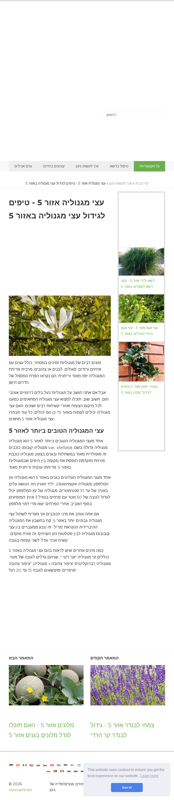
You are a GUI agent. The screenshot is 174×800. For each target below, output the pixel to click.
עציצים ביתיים (54, 166)
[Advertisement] (87, 42)
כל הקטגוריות (150, 166)
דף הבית (142, 183)
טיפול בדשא (119, 166)
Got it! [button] (127, 787)
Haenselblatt (20, 790)
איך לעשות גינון (87, 166)
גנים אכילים (23, 166)
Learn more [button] (149, 776)
